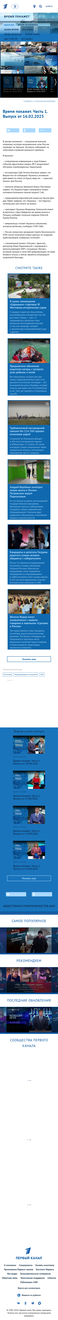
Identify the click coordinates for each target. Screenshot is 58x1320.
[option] (13, 83)
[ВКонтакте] (13, 130)
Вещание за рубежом (31, 1295)
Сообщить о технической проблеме (39, 101)
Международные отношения (25, 674)
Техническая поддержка (32, 1277)
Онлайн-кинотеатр (44, 1265)
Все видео (12, 1273)
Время (17, 16)
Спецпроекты (26, 1265)
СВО (42, 674)
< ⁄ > (42, 130)
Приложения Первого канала (18, 1269)
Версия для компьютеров (29, 1288)
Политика (7, 674)
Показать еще (29, 659)
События (51, 1277)
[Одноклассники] (29, 130)
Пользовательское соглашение (35, 1273)
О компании (10, 1265)
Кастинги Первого (45, 1269)
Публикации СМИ (29, 1282)
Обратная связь (10, 1277)
